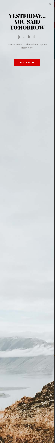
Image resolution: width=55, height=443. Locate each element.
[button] (27, 62)
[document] (27, 221)
